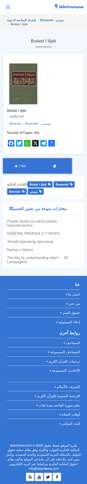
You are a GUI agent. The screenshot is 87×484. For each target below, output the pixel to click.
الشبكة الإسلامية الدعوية (21, 20)
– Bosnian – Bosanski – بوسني (29, 123)
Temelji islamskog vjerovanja (30, 241)
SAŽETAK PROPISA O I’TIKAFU (33, 233)
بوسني (34, 191)
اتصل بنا (74, 294)
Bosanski (62, 184)
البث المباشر (71, 423)
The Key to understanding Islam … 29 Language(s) (37, 259)
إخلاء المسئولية (69, 321)
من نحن (74, 303)
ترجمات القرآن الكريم (64, 361)
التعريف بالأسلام (68, 386)
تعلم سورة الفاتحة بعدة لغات (59, 405)
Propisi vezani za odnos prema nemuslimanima (32, 223)
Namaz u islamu (20, 249)
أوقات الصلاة (71, 414)
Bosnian (15, 191)
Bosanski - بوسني (52, 20)
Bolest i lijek (38, 184)
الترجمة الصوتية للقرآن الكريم (58, 395)
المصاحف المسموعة (65, 351)
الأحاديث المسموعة (66, 370)
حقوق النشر (71, 312)
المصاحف (73, 342)
